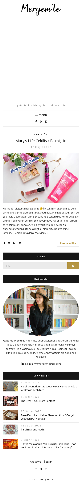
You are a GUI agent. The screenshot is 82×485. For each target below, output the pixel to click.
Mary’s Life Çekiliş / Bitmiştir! (41, 140)
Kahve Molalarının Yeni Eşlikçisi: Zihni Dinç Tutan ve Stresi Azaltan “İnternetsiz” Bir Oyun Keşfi (48, 445)
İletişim (48, 461)
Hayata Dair (41, 134)
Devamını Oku (68, 242)
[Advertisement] (41, 60)
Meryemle (46, 479)
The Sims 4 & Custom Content (38, 401)
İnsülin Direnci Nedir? (33, 429)
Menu (42, 114)
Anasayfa (35, 461)
